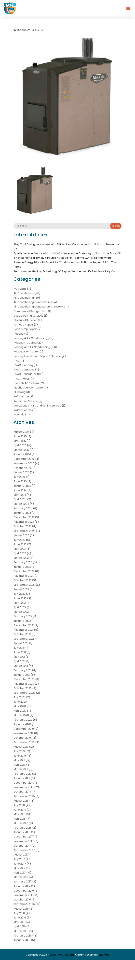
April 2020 (20, 711)
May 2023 (20, 549)
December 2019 (24, 729)
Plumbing (20, 392)
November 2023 (24, 522)
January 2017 (22, 886)
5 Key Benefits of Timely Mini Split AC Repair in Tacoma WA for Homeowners (62, 258)
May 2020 (20, 706)
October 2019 (22, 738)
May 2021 (19, 657)
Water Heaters (23, 410)
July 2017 (19, 859)
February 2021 (22, 670)
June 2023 (20, 544)
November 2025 (24, 463)
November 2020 (24, 684)
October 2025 (23, 468)
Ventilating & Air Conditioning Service (37, 406)
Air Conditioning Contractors (32, 302)
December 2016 (24, 891)
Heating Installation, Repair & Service (37, 356)
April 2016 (20, 926)
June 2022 (20, 598)
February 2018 (23, 828)
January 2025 (22, 486)
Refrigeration (22, 396)
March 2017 (21, 877)
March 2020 (21, 715)
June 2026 (20, 436)
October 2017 (22, 846)
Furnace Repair (23, 325)
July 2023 (19, 540)
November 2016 (24, 895)
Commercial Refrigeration (30, 311)
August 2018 (21, 801)
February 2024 (23, 508)
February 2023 (23, 562)
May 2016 (19, 922)
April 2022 (20, 607)
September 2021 (24, 639)
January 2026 (22, 454)
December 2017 (24, 836)
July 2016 (19, 913)
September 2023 (24, 531)
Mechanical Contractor (29, 387)
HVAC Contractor (25, 374)
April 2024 (20, 499)
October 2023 (22, 526)
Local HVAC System (26, 383)
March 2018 (21, 823)
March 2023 (21, 558)
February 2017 (23, 881)
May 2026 (20, 441)
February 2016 (23, 936)
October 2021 (22, 634)
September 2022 (24, 585)
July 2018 (19, 805)
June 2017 (20, 864)
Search (116, 226)
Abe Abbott (23, 30)
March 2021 (21, 666)
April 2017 (20, 873)
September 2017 (24, 850)
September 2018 (24, 796)
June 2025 (20, 481)
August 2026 (21, 432)
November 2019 (23, 733)
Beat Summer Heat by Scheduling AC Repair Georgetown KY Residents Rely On (64, 271)
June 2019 (20, 756)
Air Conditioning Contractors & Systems (39, 306)
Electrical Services (25, 320)
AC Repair (20, 289)
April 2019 (20, 765)
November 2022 (24, 576)
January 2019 (22, 778)
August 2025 (21, 472)
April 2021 (20, 661)
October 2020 (23, 688)
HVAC (17, 361)
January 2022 (22, 621)
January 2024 (22, 513)
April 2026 (20, 445)
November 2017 (24, 841)
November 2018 (24, 787)
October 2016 (22, 899)
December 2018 (24, 783)
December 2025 (24, 459)
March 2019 (21, 769)
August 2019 (21, 747)
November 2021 (23, 630)
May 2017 (19, 868)
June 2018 (20, 810)
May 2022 (20, 603)
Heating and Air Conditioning (32, 347)
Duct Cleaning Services (28, 316)
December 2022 (24, 571)
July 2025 (20, 477)
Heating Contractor (26, 351)
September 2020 (24, 693)
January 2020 (22, 724)
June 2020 (20, 702)
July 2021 (19, 648)
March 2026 (21, 450)
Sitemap (104, 954)
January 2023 (22, 567)
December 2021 (24, 625)
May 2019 (19, 760)
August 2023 (21, 535)
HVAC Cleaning (23, 365)
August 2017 (21, 855)
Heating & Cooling (25, 343)
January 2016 (22, 940)
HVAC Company (24, 369)
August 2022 (21, 589)
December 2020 (24, 679)
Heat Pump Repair (25, 329)
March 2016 (21, 931)
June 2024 (20, 490)
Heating (19, 334)
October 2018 (22, 792)
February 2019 (22, 774)
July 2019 (19, 751)
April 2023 (20, 553)
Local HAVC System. (62, 954)
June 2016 (20, 917)
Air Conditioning (24, 298)
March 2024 (21, 504)
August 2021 (21, 643)
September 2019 (24, 742)
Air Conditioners (24, 293)
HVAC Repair (22, 379)
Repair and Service (26, 401)
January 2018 (22, 832)
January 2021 (22, 675)
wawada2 (20, 414)
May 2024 (20, 495)
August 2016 (21, 909)
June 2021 (20, 652)
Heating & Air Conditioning (30, 338)
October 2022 (22, 580)
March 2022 (21, 612)
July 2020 (20, 697)
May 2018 (19, 814)
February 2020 (23, 720)
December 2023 (24, 517)
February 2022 (23, 616)
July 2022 (19, 594)
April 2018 (20, 819)
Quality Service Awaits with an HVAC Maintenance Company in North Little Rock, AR (67, 253)
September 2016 (24, 904)
